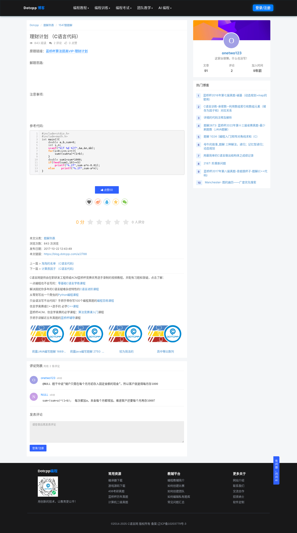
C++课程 (73, 306)
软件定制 (238, 502)
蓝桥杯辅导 (68, 317)
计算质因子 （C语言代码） (59, 268)
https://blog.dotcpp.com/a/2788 (65, 254)
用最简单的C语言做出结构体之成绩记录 (228, 155)
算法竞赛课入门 (88, 312)
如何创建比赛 (175, 485)
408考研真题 (116, 491)
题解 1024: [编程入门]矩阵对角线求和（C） (231, 136)
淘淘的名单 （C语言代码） (59, 263)
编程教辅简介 (175, 480)
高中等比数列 (165, 351)
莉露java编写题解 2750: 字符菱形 (87, 351)
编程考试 (124, 8)
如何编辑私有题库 (178, 496)
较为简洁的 (126, 351)
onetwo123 (48, 378)
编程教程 (81, 8)
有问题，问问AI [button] (276, 470)
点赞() (108, 189)
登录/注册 (263, 8)
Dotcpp (34, 8)
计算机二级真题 (118, 502)
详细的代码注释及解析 (218, 117)
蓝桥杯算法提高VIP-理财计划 (67, 51)
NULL (44, 394)
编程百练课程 (105, 300)
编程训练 (102, 8)
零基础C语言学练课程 (71, 283)
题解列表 (48, 25)
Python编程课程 (68, 294)
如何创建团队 (175, 491)
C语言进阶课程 (89, 289)
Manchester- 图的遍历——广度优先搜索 (230, 182)
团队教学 (145, 8)
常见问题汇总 (175, 502)
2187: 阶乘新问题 (215, 163)
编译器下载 (115, 480)
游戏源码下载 (116, 485)
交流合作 (238, 491)
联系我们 (238, 485)
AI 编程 (165, 8)
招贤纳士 (238, 496)
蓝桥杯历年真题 (118, 496)
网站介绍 (238, 480)
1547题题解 (65, 25)
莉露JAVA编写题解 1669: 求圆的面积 (48, 351)
